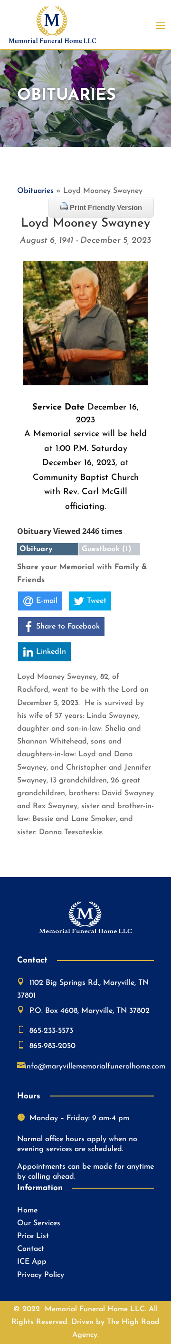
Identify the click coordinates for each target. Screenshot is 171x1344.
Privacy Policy (40, 1275)
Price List (33, 1236)
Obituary (36, 549)
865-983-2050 (52, 1046)
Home (27, 1210)
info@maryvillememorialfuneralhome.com (95, 1066)
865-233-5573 (51, 1031)
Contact (30, 1249)
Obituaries (35, 191)
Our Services (38, 1223)
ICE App (32, 1262)
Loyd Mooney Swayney (85, 223)
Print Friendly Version (105, 207)
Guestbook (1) (107, 549)
